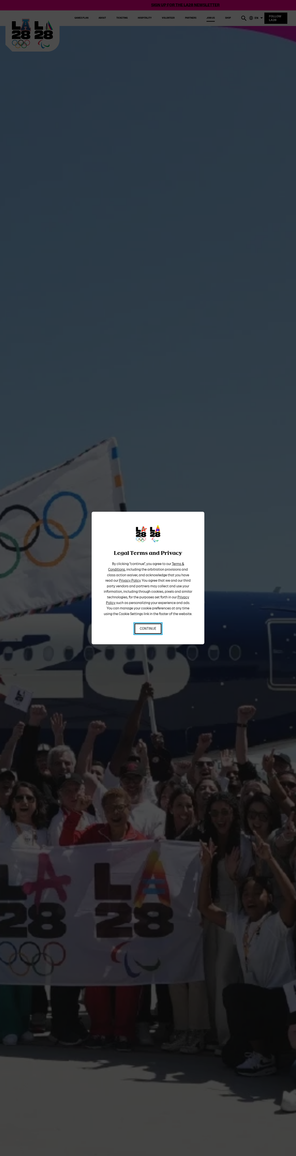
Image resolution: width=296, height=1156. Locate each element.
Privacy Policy (130, 580)
